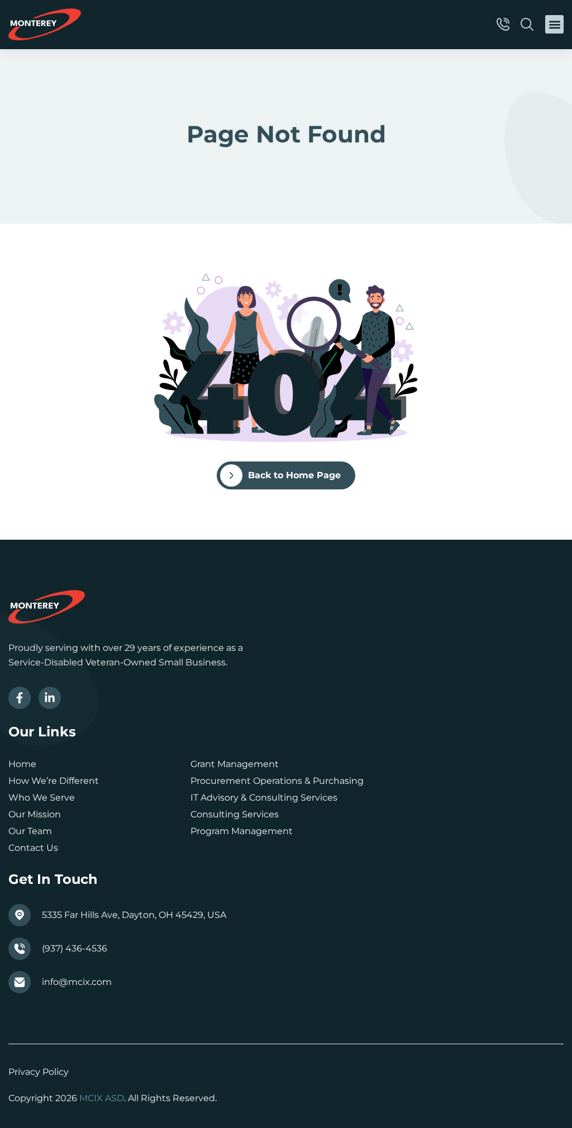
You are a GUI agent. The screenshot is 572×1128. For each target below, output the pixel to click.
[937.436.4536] (505, 24)
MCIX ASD (101, 1098)
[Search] (529, 24)
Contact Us (33, 848)
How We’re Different (53, 780)
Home (22, 764)
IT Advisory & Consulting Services (263, 797)
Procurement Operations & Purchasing (277, 780)
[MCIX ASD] (44, 24)
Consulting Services (234, 814)
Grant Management (234, 764)
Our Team (30, 831)
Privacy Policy (38, 1072)
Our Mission (34, 814)
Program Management (241, 831)
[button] (554, 24)
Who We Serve (41, 797)
